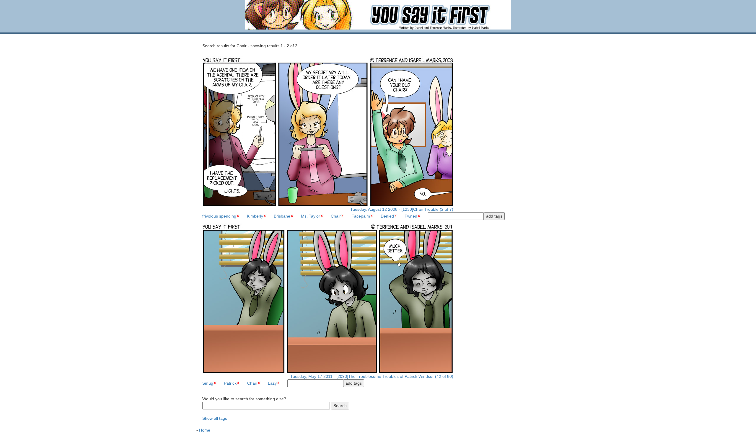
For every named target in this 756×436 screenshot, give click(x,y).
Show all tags (214, 418)
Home (204, 430)
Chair (336, 216)
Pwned (411, 216)
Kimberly (255, 216)
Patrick (230, 383)
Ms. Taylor (310, 216)
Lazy (272, 383)
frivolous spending (219, 216)
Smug (207, 383)
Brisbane (282, 216)
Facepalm (360, 216)
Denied (387, 216)
